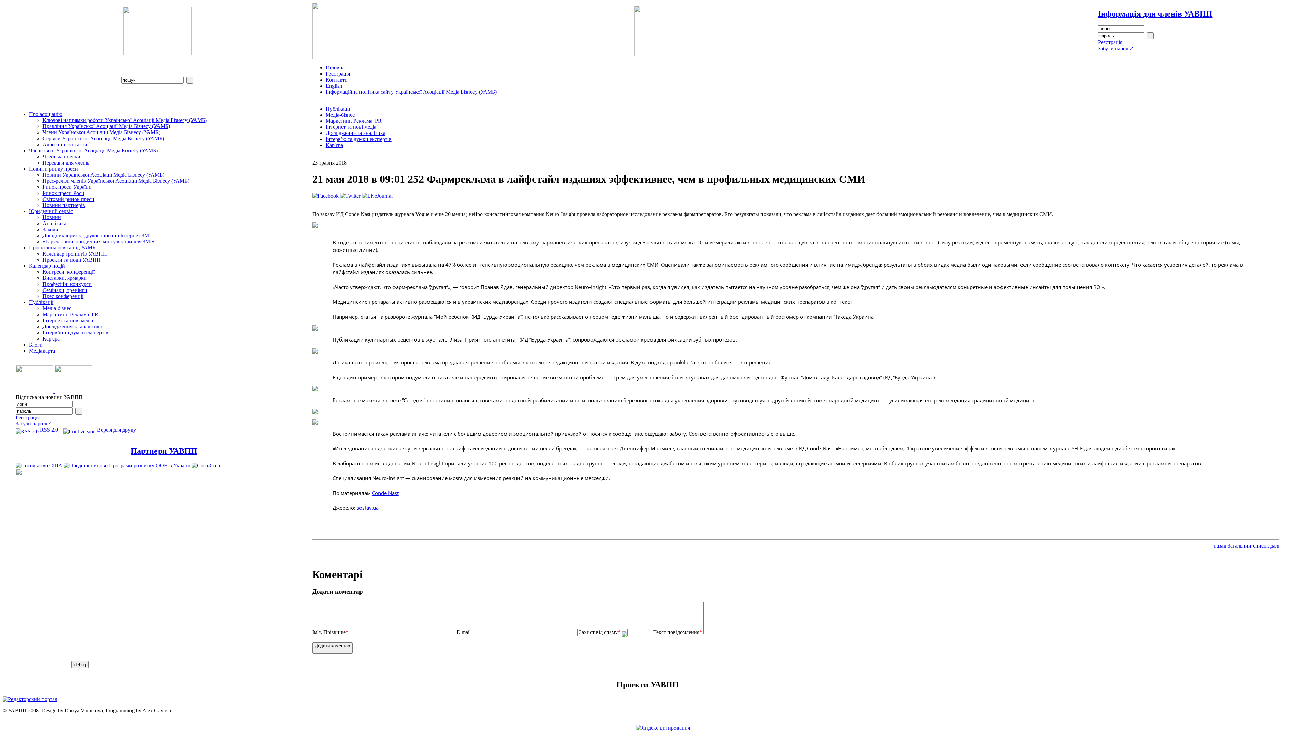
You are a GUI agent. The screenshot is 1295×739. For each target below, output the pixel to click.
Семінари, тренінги (64, 290)
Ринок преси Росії (63, 193)
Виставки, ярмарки (64, 278)
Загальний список (1248, 546)
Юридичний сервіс (51, 211)
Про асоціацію (45, 114)
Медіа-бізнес (56, 308)
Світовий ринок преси (68, 199)
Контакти (337, 80)
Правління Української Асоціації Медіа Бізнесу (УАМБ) (106, 126)
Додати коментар (332, 645)
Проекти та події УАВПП (71, 260)
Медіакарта (42, 351)
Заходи (50, 229)
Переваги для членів (66, 163)
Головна (335, 67)
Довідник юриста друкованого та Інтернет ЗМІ (96, 235)
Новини (51, 217)
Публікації (41, 302)
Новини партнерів (63, 205)
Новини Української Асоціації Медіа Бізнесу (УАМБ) (103, 175)
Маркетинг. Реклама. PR (70, 314)
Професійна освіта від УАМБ (62, 247)
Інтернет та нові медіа (67, 320)
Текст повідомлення (677, 632)
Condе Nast (385, 493)
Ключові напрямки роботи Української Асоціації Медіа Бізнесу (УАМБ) (124, 120)
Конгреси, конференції (68, 272)
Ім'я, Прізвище (330, 632)
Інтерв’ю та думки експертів (75, 332)
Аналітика (54, 223)
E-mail (464, 632)
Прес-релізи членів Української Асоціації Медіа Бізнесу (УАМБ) (115, 181)
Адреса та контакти (64, 144)
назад (1220, 546)
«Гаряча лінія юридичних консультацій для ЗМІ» (98, 241)
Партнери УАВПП (164, 451)
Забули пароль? (1115, 48)
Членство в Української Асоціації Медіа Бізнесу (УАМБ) (93, 150)
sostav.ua (367, 507)
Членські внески (61, 156)
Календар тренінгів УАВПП (74, 254)
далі (1274, 546)
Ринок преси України (67, 187)
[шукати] (189, 80)
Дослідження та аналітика (72, 326)
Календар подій (47, 266)
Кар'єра (51, 339)
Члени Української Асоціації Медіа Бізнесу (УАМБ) (101, 132)
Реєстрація (1110, 42)
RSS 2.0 (49, 430)
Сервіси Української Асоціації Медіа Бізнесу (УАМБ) (103, 138)
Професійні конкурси (67, 284)
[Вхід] (1150, 35)
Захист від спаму (600, 632)
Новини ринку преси (53, 169)
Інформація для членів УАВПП (1155, 13)
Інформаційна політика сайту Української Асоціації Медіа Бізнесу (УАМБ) (411, 92)
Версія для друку (116, 430)
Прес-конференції (62, 296)
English (334, 86)
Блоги (36, 345)
